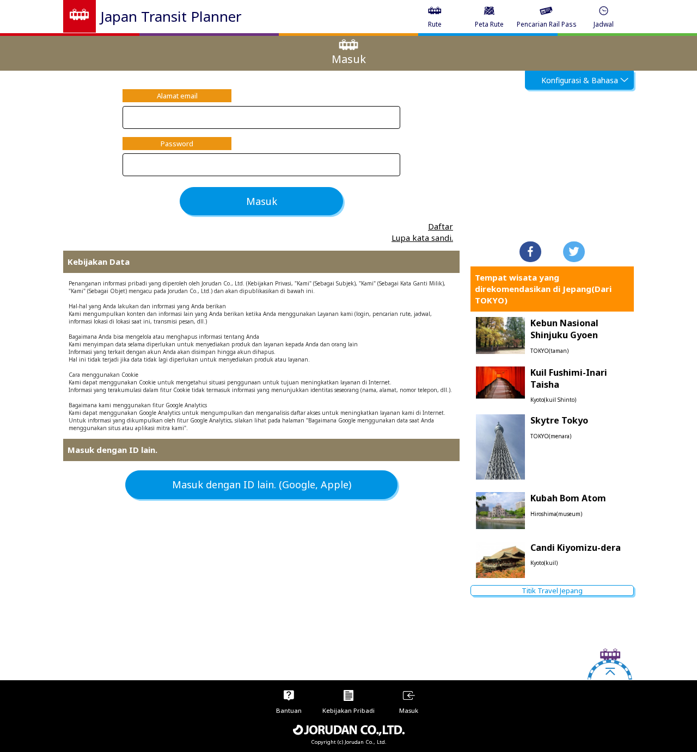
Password (177, 143)
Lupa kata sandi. (422, 237)
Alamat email (177, 96)
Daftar (440, 226)
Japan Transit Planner (171, 16)
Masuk (261, 201)
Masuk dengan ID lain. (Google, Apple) (261, 484)
